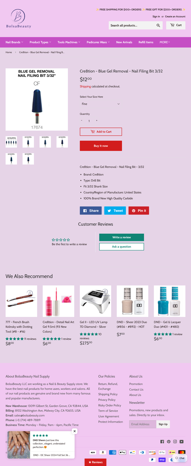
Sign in (156, 16)
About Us (135, 395)
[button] (15, 339)
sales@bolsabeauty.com (29, 415)
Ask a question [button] (121, 246)
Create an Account (175, 16)
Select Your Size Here (91, 96)
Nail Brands (13, 42)
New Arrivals (124, 42)
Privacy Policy (106, 400)
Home (9, 52)
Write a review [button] (121, 237)
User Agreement (108, 416)
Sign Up (163, 424)
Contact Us (136, 389)
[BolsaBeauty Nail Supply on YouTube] (182, 442)
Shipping (85, 86)
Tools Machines (68, 42)
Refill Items (146, 42)
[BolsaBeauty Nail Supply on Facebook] (162, 442)
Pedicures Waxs (97, 42)
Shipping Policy (108, 394)
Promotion (136, 384)
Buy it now (101, 146)
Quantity (85, 114)
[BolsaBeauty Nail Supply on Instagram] (175, 442)
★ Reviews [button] (96, 462)
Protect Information (110, 422)
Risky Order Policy (109, 405)
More (164, 42)
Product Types (39, 42)
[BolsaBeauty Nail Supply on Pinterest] (169, 442)
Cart (179, 25)
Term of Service (108, 411)
